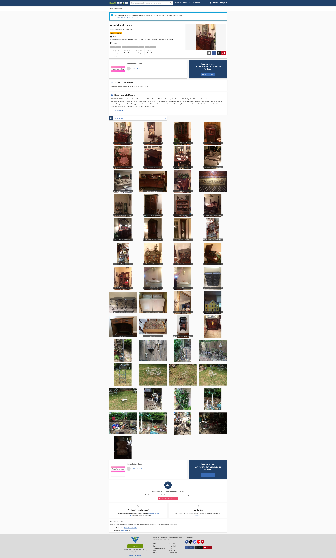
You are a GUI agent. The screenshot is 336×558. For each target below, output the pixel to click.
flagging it (197, 515)
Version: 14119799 (135, 556)
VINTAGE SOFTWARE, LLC (139, 550)
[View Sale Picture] (213, 181)
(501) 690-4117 (137, 68)
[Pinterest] (202, 542)
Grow (159, 548)
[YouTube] (198, 542)
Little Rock (124, 530)
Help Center (172, 550)
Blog (154, 550)
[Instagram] (194, 542)
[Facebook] (187, 542)
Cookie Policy (173, 552)
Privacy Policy (173, 546)
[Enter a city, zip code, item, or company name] (171, 3)
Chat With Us (136, 546)
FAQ (154, 544)
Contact (155, 552)
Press (170, 548)
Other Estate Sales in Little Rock (127, 17)
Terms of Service (173, 544)
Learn (155, 546)
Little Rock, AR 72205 (130, 528)
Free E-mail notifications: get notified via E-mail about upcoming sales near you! (167, 538)
